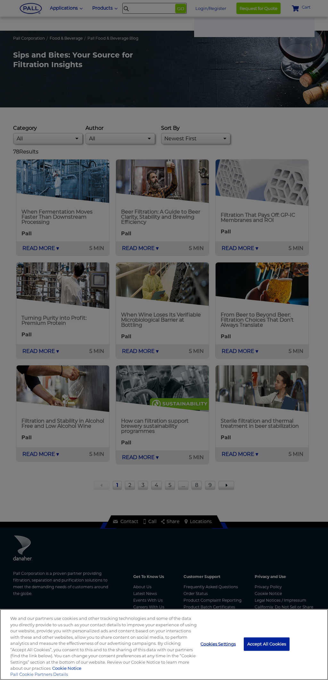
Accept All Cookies (266, 643)
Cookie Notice (66, 668)
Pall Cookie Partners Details (39, 674)
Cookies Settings (218, 643)
